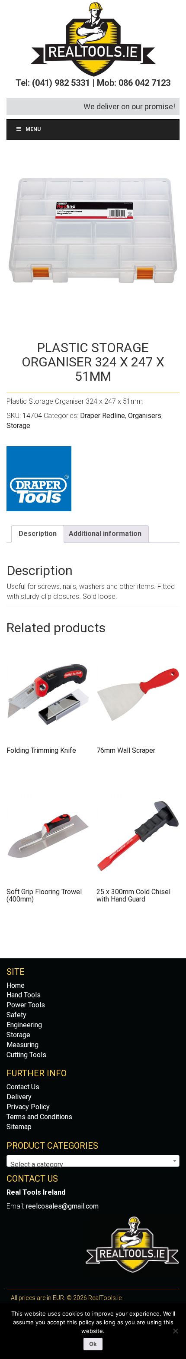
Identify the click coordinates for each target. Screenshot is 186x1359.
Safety (16, 1015)
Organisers (144, 416)
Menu (33, 129)
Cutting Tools (26, 1055)
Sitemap (19, 1127)
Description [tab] (38, 533)
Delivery (19, 1097)
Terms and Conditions (39, 1117)
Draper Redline (102, 416)
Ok (93, 1343)
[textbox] (93, 1164)
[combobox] (93, 1161)
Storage (18, 425)
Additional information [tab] (105, 533)
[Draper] (38, 478)
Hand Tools (23, 995)
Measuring (22, 1045)
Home (15, 985)
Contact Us (22, 1087)
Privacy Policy (28, 1107)
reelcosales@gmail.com (62, 1206)
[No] (175, 1330)
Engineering (24, 1025)
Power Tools (25, 1005)
